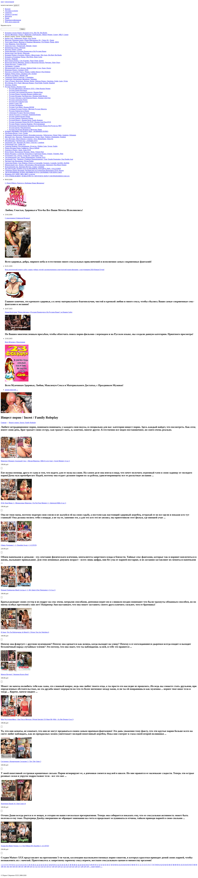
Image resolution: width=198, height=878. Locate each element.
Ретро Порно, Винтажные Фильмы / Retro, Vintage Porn (24, 152)
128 (82, 866)
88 (173, 865)
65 (126, 865)
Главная (3, 422)
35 (64, 865)
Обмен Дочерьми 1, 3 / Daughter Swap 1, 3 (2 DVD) (19, 545)
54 (103, 865)
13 (19, 865)
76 (149, 865)
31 (56, 865)
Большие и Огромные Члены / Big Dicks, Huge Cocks (23, 57)
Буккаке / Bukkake (11, 59)
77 (151, 865)
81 (159, 865)
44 (83, 865)
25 (43, 865)
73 (142, 865)
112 (36, 866)
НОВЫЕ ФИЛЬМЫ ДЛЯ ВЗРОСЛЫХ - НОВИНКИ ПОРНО (26, 131)
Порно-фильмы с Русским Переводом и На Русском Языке (25, 51)
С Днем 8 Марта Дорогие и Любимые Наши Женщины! (24, 183)
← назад (92, 866)
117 (50, 866)
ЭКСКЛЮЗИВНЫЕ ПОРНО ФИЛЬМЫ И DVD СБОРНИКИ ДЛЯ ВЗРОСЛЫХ (33, 172)
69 (134, 865)
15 (23, 865)
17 (27, 865)
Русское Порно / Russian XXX (15, 87)
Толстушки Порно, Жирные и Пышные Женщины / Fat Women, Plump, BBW (32, 42)
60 (116, 865)
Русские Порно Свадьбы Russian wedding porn (25, 94)
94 (186, 865)
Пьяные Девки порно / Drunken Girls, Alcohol (21, 74)
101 (5, 866)
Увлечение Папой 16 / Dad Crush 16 (13, 803)
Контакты (8, 16)
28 (50, 865)
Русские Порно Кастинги (18, 90)
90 (178, 865)
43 (81, 865)
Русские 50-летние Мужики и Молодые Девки (25, 129)
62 (120, 865)
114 (42, 866)
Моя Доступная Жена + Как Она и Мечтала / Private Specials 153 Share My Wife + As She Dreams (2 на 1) (37, 719)
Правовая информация (13, 20)
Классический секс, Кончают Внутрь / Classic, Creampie (24, 167)
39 (72, 865)
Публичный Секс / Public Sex (15, 144)
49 (93, 865)
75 (147, 865)
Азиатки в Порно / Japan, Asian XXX (18, 150)
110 (31, 866)
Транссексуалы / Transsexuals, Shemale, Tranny (21, 46)
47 (89, 865)
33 (60, 865)
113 (39, 866)
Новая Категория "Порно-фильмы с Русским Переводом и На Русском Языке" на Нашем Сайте (38, 312)
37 (68, 865)
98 (194, 865)
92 (182, 865)
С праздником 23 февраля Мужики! (17, 218)
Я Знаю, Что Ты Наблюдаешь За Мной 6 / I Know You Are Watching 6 (25, 632)
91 (180, 865)
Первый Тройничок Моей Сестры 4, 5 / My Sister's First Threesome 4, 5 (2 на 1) (28, 590)
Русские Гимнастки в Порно (19, 111)
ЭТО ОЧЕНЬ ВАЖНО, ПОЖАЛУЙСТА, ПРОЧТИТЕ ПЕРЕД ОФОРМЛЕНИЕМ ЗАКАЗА (37, 176)
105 (16, 866)
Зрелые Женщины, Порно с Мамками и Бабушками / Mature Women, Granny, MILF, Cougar (36, 34)
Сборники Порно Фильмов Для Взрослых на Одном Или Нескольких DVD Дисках (34, 170)
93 (184, 865)
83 (163, 865)
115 (45, 866)
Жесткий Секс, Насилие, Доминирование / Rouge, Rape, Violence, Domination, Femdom (35, 137)
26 (46, 865)
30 (54, 865)
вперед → (98, 866)
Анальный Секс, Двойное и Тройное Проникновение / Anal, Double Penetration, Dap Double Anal (39, 159)
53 (101, 865)
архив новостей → (11, 390)
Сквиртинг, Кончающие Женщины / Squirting (21, 79)
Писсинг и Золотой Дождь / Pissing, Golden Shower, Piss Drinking (27, 72)
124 (70, 866)
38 (70, 865)
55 (105, 865)
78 (153, 865)
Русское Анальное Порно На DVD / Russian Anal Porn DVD (30, 122)
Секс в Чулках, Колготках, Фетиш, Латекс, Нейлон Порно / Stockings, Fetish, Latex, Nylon (36, 81)
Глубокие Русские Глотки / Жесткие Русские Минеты (28, 109)
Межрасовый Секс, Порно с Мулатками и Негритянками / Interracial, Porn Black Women (35, 165)
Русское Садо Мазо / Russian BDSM (21, 107)
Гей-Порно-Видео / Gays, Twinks (16, 133)
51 (97, 865)
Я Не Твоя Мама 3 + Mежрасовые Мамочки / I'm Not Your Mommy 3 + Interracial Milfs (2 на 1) (33, 503)
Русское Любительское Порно (19, 116)
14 (21, 865)
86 (169, 865)
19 (31, 865)
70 (136, 865)
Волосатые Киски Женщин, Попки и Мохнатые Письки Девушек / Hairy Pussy (32, 62)
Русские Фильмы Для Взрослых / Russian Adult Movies (28, 96)
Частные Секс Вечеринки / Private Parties (19, 161)
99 (196, 865)
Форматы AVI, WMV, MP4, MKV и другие (20, 174)
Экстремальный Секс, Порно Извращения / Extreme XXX (25, 157)
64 (124, 865)
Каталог (8, 9)
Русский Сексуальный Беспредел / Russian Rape (26, 92)
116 (47, 866)
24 (41, 865)
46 (87, 865)
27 (48, 865)
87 (171, 865)
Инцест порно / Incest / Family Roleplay (22, 422)
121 (61, 866)
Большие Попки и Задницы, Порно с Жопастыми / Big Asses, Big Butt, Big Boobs (33, 55)
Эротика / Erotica (11, 85)
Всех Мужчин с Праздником (15, 342)
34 (62, 865)
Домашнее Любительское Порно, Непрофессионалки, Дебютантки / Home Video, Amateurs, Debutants (40, 135)
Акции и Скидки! (11, 14)
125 (73, 866)
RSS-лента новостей (12, 22)
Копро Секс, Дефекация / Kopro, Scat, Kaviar (20, 38)
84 (165, 865)
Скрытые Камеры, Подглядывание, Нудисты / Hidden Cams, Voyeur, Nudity (31, 146)
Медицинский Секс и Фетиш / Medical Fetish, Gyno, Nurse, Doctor (28, 68)
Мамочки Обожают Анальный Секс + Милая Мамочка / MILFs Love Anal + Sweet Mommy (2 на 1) (35, 461)
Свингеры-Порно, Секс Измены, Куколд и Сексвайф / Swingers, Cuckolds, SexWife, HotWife (37, 163)
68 (132, 865)
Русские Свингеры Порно (18, 100)
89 (175, 865)
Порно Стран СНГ (15, 103)
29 (52, 865)
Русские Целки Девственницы (20, 128)
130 (87, 866)
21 (35, 865)
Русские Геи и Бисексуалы (18, 101)
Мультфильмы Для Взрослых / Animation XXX (21, 141)
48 (91, 865)
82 (161, 865)
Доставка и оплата (11, 11)
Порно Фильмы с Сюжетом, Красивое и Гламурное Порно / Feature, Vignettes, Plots (34, 154)
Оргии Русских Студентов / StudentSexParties (25, 114)
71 (138, 865)
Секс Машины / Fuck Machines (15, 44)
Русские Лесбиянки (16, 105)
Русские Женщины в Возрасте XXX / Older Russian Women (29, 88)
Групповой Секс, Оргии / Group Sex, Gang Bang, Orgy (24, 155)
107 (22, 866)
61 (118, 865)
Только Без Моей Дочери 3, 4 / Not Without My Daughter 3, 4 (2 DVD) (25, 846)
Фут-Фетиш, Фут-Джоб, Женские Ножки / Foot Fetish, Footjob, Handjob (30, 83)
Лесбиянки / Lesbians (12, 66)
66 (128, 865)
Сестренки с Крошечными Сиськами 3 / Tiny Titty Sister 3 (21, 761)
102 (8, 866)
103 (10, 866)
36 (66, 865)
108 (25, 866)
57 (109, 865)
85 (167, 865)
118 (53, 866)
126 (76, 866)
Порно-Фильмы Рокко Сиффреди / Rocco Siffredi (22, 148)
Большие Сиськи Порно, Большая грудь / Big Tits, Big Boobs (26, 33)
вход (2, 2)
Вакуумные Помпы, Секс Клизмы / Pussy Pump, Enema (24, 61)
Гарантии (8, 12)
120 (58, 866)
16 (25, 865)
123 (67, 866)
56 (107, 865)
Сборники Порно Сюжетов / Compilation (19, 77)
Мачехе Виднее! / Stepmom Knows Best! (15, 674)
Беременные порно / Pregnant (15, 47)
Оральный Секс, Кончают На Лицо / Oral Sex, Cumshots (24, 142)
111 (33, 866)
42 (79, 865)
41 (76, 865)
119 (56, 866)
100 (2, 866)
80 (157, 865)
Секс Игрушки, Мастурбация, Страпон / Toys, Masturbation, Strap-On (29, 139)
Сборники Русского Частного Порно (22, 113)
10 (13, 865)
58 (112, 865)
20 (33, 865)
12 (17, 865)
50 (95, 865)
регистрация (9, 2)
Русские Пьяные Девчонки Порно (21, 118)
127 (79, 866)
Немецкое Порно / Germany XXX (16, 70)
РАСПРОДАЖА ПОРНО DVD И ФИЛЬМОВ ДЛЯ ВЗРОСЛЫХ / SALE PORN (33, 168)
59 (114, 865)
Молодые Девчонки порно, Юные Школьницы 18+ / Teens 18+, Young (29, 40)
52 (99, 865)
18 (29, 865)
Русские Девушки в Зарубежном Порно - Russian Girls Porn (30, 98)
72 (140, 865)
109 (28, 866)
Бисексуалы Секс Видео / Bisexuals (17, 53)
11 (15, 865)
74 (145, 865)
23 (39, 865)
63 (122, 865)
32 (58, 865)
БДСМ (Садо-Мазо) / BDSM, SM (16, 75)
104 (13, 866)
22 (37, 865)
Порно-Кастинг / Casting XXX (15, 64)
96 (190, 865)
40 (74, 865)
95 (188, 865)
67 (130, 865)
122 (64, 866)
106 (19, 866)
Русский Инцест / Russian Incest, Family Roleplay (26, 120)
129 (84, 866)
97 (192, 865)
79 (155, 865)
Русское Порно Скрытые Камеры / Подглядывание (27, 124)
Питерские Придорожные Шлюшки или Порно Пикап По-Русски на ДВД (35, 126)
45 (85, 865)
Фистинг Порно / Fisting (13, 49)
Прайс (7, 18)
